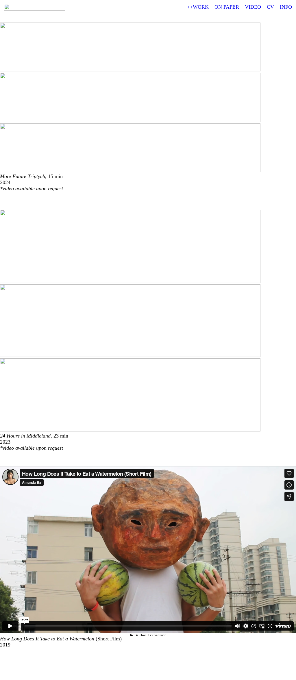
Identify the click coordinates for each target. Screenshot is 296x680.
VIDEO (253, 7)
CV (271, 7)
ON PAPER (226, 7)
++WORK (198, 7)
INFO (286, 7)
